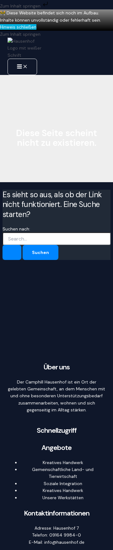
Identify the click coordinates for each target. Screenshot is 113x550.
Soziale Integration (63, 483)
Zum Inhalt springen (21, 6)
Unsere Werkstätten (62, 497)
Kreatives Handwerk (63, 462)
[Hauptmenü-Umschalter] (22, 67)
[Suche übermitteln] (12, 252)
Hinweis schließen (18, 27)
